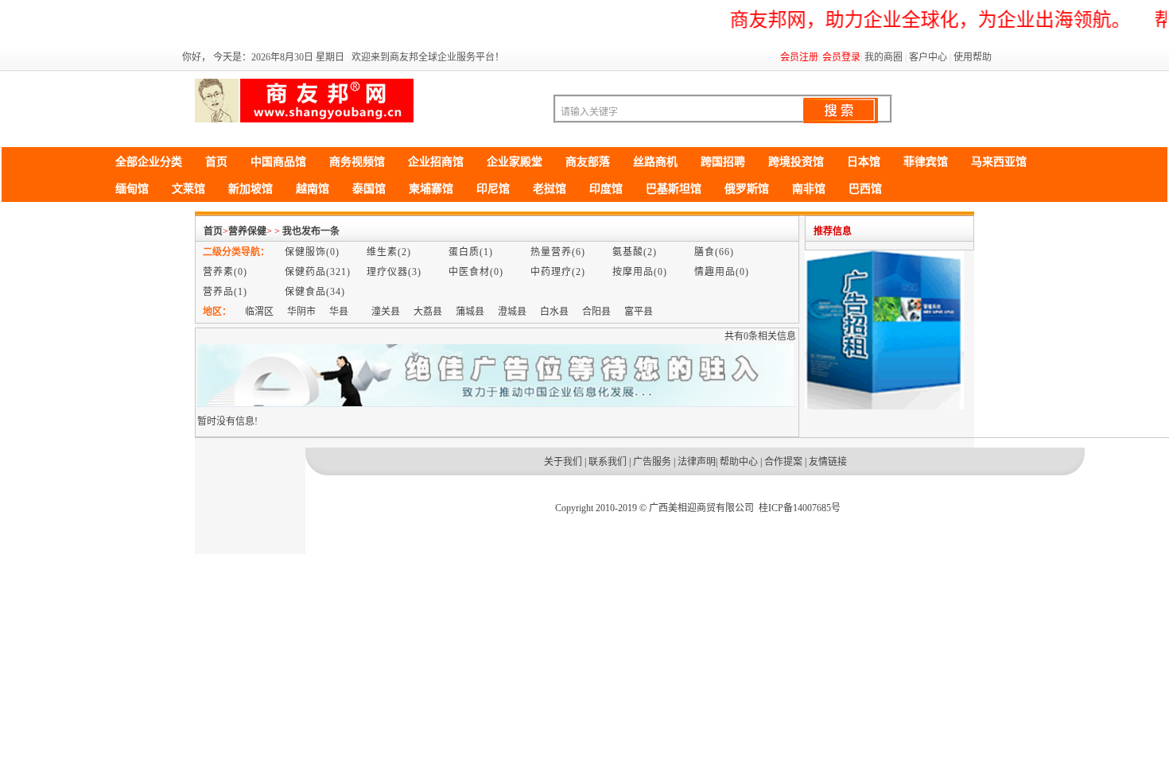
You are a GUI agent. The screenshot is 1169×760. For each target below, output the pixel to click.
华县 (338, 311)
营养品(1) (225, 291)
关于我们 (563, 461)
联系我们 (607, 461)
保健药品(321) (318, 271)
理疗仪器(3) (394, 271)
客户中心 (928, 57)
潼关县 (385, 311)
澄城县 (512, 311)
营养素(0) (225, 271)
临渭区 (259, 311)
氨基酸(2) (634, 252)
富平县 (638, 311)
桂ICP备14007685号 (800, 508)
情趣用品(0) (721, 271)
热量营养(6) (557, 252)
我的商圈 (883, 57)
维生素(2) (389, 252)
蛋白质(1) (471, 252)
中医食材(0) (476, 271)
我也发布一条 (311, 231)
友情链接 (828, 461)
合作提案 (783, 461)
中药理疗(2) (557, 271)
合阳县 (596, 311)
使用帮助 (972, 57)
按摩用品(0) (639, 271)
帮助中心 (739, 461)
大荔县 (428, 311)
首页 (213, 231)
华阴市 (301, 311)
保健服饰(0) (312, 252)
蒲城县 (470, 311)
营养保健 (247, 231)
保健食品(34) (315, 291)
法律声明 (697, 461)
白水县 (554, 311)
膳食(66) (714, 252)
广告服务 (652, 461)
